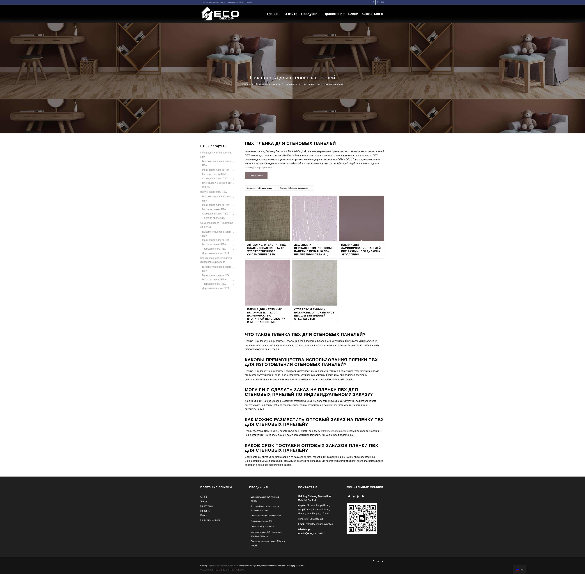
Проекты (205, 510)
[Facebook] (349, 496)
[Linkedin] (358, 496)
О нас (203, 496)
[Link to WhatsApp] (378, 2)
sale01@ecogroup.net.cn (219, 2)
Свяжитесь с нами (210, 520)
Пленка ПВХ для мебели (262, 526)
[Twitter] (353, 496)
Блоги (203, 515)
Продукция (206, 506)
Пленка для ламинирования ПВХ (216, 154)
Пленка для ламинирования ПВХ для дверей (268, 543)
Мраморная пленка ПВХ (216, 169)
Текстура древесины (213, 218)
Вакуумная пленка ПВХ (213, 191)
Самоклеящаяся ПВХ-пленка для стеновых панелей (266, 533)
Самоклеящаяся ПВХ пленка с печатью (216, 225)
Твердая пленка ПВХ (214, 248)
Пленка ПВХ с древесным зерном (217, 184)
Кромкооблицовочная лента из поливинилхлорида (216, 260)
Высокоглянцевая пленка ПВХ (216, 163)
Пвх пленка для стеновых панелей (292, 77)
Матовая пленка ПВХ (214, 174)
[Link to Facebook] (373, 2)
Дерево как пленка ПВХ (215, 253)
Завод (203, 501)
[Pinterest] (363, 496)
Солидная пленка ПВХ (215, 178)
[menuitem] (273, 14)
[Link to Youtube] (382, 2)
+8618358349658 (245, 2)
